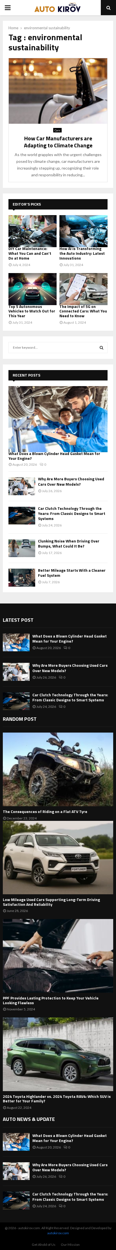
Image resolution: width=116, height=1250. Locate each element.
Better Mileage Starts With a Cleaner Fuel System (72, 572)
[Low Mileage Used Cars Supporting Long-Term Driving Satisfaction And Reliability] (58, 857)
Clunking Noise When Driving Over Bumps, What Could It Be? (68, 543)
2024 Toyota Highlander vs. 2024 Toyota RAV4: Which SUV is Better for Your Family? (57, 1098)
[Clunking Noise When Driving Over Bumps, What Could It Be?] (21, 548)
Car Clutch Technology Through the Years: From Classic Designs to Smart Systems (71, 513)
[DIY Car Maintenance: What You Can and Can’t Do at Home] (32, 231)
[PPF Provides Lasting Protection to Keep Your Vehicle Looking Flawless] (58, 955)
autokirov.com (58, 1233)
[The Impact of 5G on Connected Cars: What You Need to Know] (83, 289)
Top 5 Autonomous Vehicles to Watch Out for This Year (31, 311)
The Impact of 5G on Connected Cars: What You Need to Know (83, 311)
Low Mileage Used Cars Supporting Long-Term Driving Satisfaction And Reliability (51, 902)
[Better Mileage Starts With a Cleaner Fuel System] (21, 577)
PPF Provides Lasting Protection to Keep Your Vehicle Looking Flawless (51, 1000)
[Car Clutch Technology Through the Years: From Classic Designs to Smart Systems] (21, 515)
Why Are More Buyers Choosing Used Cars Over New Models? (71, 481)
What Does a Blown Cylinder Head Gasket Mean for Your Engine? (54, 456)
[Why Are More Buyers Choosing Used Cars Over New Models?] (21, 486)
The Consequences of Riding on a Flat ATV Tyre (45, 811)
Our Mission (70, 1244)
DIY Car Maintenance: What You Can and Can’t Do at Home (29, 253)
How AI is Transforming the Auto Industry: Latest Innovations (82, 253)
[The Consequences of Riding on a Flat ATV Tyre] (58, 769)
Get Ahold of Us (43, 1244)
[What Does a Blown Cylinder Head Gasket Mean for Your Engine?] (58, 419)
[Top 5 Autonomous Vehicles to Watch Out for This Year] (32, 289)
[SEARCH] (101, 347)
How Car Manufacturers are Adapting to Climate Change (58, 142)
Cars (57, 130)
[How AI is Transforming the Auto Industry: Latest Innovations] (83, 231)
